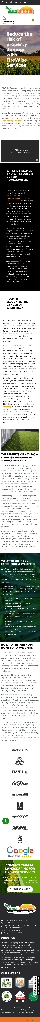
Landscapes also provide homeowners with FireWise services (18, 198)
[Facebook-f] (2, 2)
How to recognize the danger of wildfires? (17, 304)
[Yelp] (20, 2)
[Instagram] (16, 2)
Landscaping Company (18, 261)
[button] (35, 20)
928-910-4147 (9, 21)
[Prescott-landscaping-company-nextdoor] (25, 2)
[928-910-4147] (5, 18)
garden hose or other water (23, 614)
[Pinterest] (11, 2)
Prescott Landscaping (33, 1021)
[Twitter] (7, 2)
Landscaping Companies (12, 121)
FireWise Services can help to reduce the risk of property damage (17, 688)
